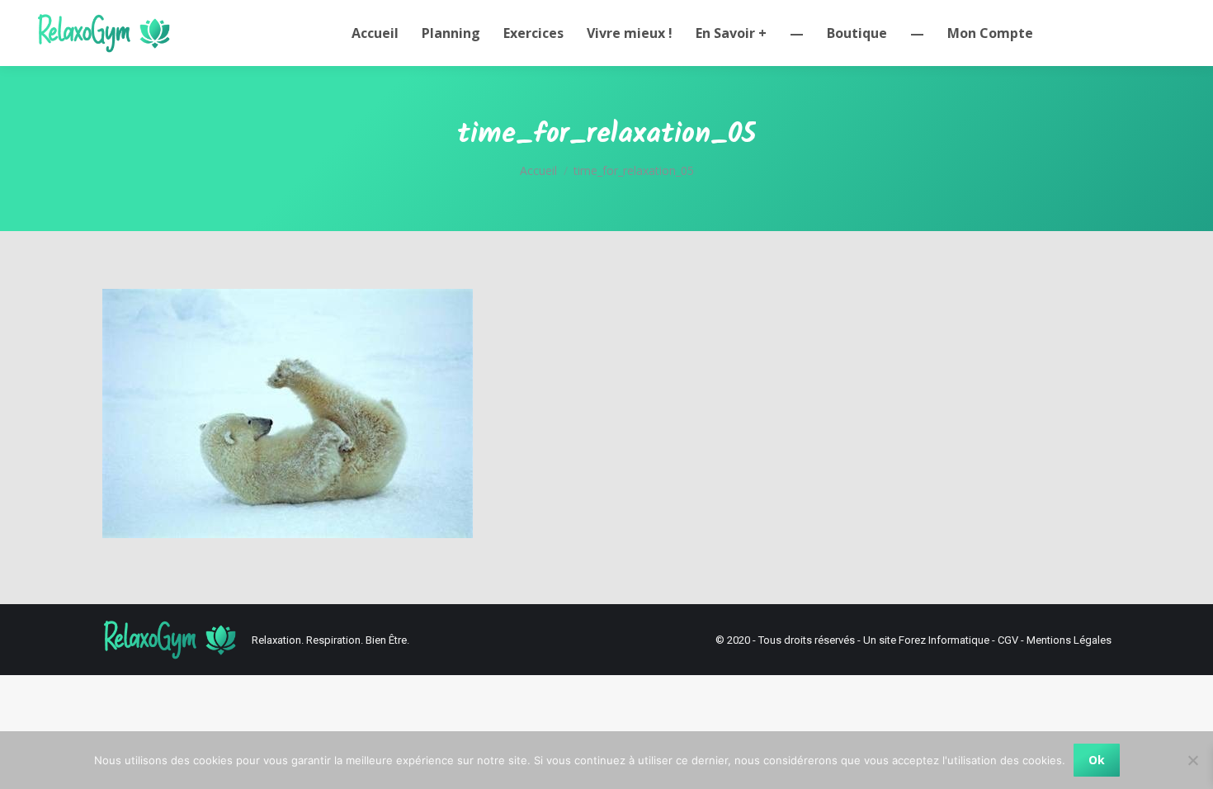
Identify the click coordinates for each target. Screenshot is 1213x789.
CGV (1008, 640)
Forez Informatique (944, 640)
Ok (1096, 760)
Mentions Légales (1069, 640)
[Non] (1192, 760)
